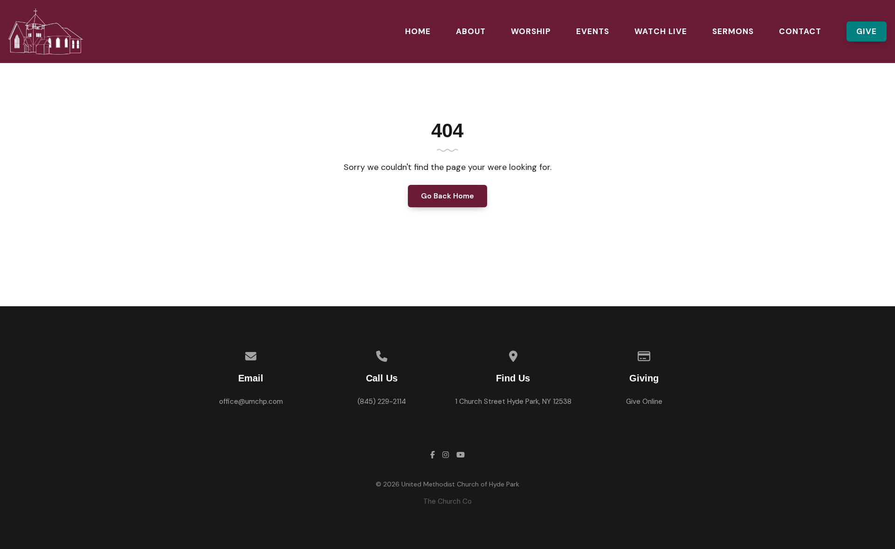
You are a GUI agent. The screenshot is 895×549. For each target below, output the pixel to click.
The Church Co (447, 501)
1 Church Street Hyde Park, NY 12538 (513, 401)
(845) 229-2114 (382, 401)
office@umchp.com (251, 401)
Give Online (644, 401)
